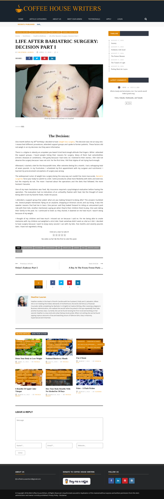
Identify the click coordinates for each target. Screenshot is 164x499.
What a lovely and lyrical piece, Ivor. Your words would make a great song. (128, 92)
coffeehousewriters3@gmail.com (29, 479)
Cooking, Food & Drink (69, 32)
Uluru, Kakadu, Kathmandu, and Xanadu (129, 98)
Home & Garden (55, 32)
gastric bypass (27, 248)
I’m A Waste (81, 358)
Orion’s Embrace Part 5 (26, 268)
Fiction (89, 372)
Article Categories (38, 19)
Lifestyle (31, 344)
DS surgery (38, 248)
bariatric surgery (93, 248)
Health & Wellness (22, 32)
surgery (76, 248)
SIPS (59, 248)
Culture (19, 341)
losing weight (50, 248)
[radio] (53, 235)
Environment (21, 344)
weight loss (67, 248)
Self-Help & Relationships (39, 32)
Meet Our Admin (74, 19)
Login (120, 19)
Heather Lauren (26, 52)
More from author (39, 334)
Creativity (81, 341)
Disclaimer (63, 495)
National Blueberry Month (56, 358)
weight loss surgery (67, 142)
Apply (108, 19)
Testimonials (94, 19)
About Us (57, 19)
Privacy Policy (53, 495)
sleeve (19, 251)
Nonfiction (81, 347)
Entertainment (22, 378)
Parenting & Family (61, 344)
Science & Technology (85, 375)
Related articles (23, 334)
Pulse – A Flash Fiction (85, 388)
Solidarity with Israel (45, 24)
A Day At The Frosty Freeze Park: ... (86, 268)
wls (83, 248)
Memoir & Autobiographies (56, 347)
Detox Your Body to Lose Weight (28, 358)
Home (20, 19)
